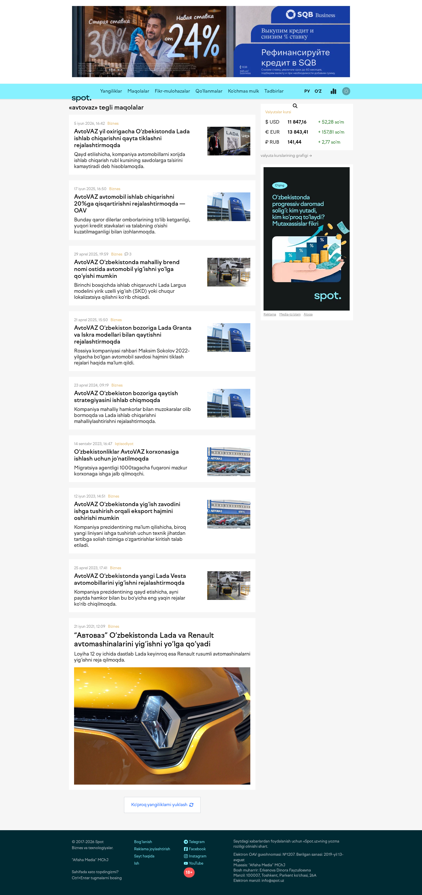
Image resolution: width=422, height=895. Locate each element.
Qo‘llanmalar (208, 91)
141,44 (294, 142)
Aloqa (308, 314)
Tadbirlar (274, 91)
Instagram (197, 856)
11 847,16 (297, 122)
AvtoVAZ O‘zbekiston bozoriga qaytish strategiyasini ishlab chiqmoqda (126, 396)
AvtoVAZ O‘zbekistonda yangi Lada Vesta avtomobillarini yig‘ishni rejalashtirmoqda (130, 579)
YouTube (195, 863)
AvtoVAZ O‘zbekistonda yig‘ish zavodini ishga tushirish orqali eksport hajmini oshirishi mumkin (127, 511)
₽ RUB (272, 142)
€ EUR (272, 132)
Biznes (113, 123)
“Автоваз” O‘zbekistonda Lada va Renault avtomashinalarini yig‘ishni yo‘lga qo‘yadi (144, 639)
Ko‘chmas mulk (243, 91)
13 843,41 (298, 132)
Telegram (196, 842)
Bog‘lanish (143, 842)
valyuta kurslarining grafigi (285, 155)
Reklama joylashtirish (152, 849)
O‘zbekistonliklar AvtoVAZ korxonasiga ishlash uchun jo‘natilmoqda (126, 455)
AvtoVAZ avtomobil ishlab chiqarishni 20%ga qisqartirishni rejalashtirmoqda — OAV (129, 203)
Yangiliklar (111, 91)
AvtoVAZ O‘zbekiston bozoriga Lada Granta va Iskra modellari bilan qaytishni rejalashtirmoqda (132, 334)
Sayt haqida (144, 856)
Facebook (197, 849)
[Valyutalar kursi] (333, 91)
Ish (136, 863)
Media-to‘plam (290, 314)
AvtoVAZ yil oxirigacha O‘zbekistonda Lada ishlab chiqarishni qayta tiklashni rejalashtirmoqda (132, 138)
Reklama (270, 314)
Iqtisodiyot (124, 444)
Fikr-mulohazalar (172, 91)
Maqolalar (138, 91)
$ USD (272, 122)
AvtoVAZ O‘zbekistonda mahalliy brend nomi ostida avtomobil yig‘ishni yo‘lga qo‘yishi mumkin (127, 269)
